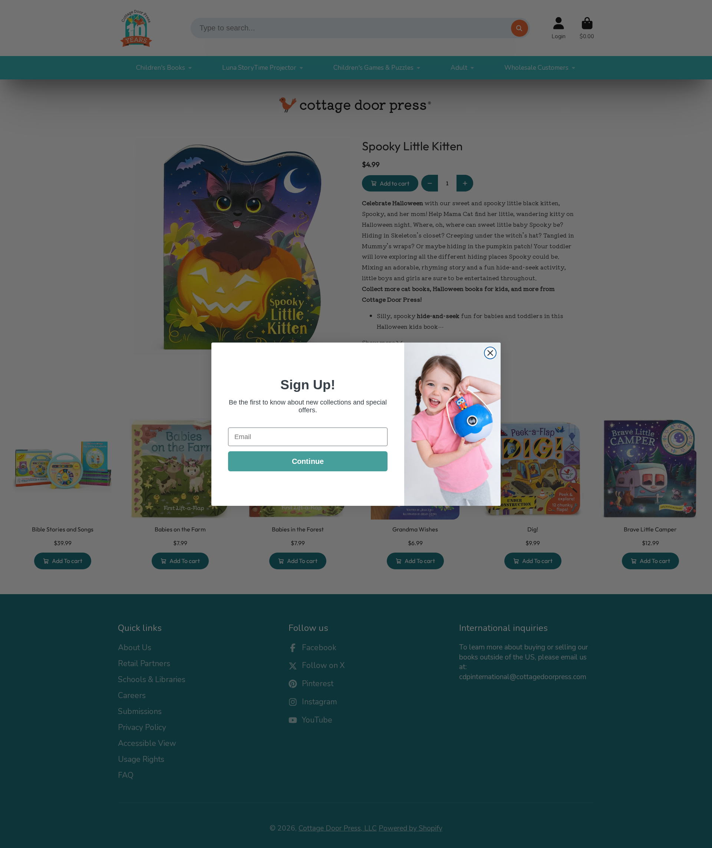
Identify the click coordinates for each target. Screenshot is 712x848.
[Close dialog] (490, 353)
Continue (308, 461)
